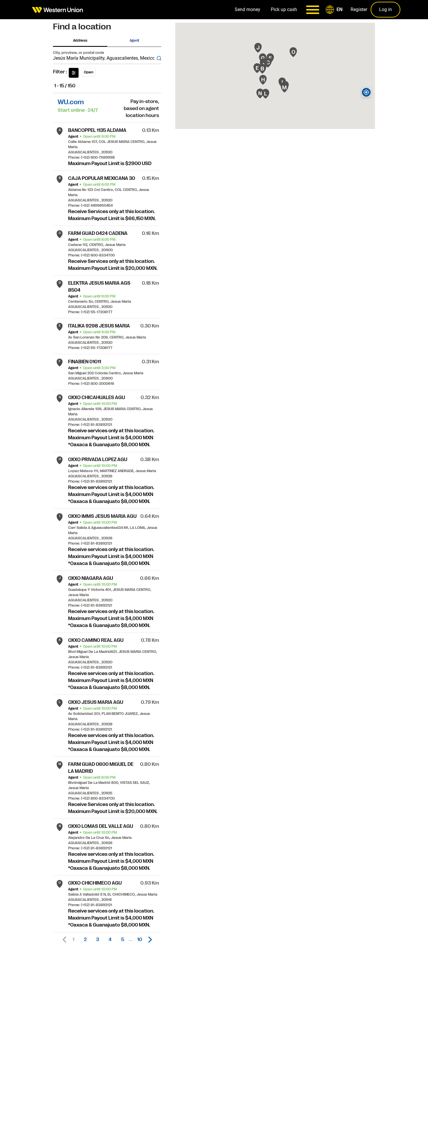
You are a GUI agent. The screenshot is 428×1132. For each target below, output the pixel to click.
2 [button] (85, 939)
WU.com (71, 102)
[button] (335, 9)
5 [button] (122, 939)
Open (88, 72)
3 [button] (97, 939)
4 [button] (110, 939)
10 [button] (139, 939)
